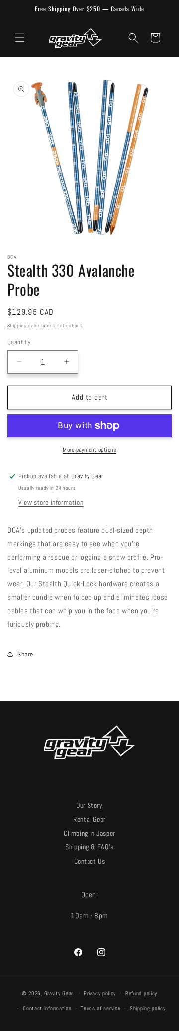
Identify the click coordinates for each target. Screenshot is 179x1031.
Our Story (89, 805)
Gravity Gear (58, 992)
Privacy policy (100, 993)
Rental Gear (89, 819)
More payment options (89, 450)
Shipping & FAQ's (89, 847)
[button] (20, 38)
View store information (50, 502)
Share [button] (25, 654)
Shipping (17, 325)
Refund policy (141, 993)
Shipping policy (148, 1008)
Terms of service (100, 1008)
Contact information (47, 1008)
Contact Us (89, 861)
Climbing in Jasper (89, 833)
